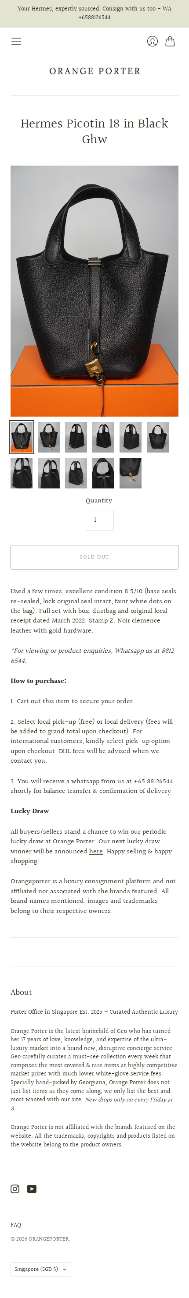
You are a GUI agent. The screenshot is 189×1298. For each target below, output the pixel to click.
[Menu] (16, 41)
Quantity (99, 501)
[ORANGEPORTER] (94, 71)
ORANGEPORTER (49, 1239)
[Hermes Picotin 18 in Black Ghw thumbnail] (22, 437)
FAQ (16, 1225)
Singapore (36, 1269)
